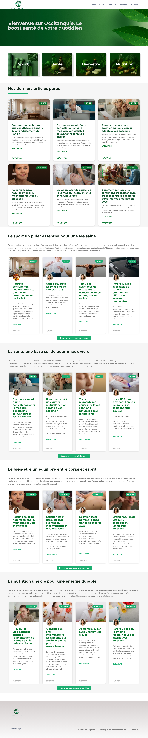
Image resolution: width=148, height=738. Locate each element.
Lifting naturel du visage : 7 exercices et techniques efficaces (124, 522)
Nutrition (124, 4)
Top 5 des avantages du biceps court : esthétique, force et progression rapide (90, 291)
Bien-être (112, 4)
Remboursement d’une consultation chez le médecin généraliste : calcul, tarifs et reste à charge (71, 131)
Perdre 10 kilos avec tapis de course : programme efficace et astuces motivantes (122, 292)
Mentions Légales (86, 730)
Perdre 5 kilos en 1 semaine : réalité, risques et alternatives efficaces (123, 634)
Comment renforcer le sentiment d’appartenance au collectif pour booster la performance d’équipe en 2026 (119, 195)
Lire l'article (17, 149)
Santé (101, 4)
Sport (93, 4)
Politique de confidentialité (113, 730)
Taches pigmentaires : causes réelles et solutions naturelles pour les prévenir (89, 406)
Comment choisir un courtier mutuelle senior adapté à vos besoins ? (117, 128)
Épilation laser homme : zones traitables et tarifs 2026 (90, 521)
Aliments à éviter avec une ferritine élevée (90, 631)
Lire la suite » (18, 324)
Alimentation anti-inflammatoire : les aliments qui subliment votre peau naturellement (56, 637)
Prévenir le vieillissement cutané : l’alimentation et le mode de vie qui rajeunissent (23, 636)
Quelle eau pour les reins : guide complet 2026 (56, 286)
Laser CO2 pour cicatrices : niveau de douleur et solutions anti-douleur (124, 405)
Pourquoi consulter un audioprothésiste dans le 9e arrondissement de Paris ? (27, 129)
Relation (134, 4)
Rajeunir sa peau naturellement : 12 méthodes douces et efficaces (25, 194)
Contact (134, 730)
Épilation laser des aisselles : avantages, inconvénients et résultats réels (74, 192)
